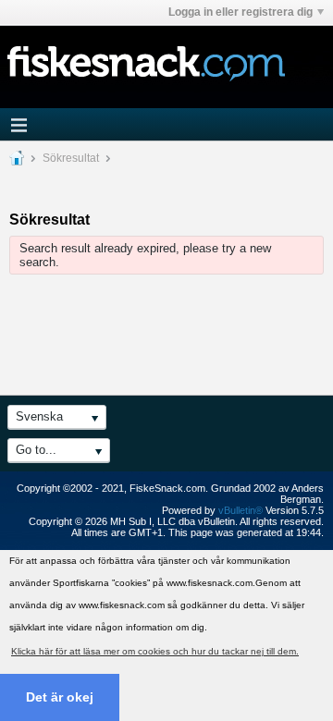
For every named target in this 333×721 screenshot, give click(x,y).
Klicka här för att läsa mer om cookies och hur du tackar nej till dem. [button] (155, 651)
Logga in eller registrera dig (240, 12)
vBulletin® (240, 510)
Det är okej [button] (59, 697)
